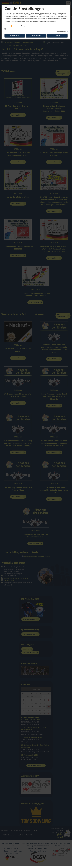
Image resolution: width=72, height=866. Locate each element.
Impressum (7, 26)
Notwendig (9, 29)
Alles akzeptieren (14, 35)
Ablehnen (57, 35)
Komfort (17, 29)
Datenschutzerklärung (18, 26)
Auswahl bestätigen (36, 35)
